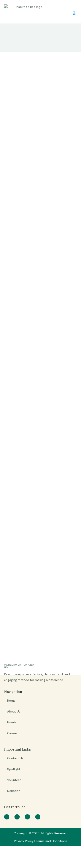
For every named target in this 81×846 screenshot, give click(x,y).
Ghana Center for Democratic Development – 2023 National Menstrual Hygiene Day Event (38, 242)
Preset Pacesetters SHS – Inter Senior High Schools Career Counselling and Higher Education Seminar (36, 511)
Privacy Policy (24, 841)
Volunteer (14, 780)
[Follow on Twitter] (17, 816)
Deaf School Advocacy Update (32, 163)
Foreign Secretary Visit (33, 80)
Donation (13, 791)
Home (11, 700)
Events (12, 722)
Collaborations (16, 68)
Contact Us (15, 758)
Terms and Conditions (51, 841)
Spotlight (13, 769)
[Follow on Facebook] (6, 816)
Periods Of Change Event (35, 313)
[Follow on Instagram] (27, 816)
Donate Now (27, 642)
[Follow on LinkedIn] (37, 816)
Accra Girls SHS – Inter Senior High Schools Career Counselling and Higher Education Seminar (38, 406)
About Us (13, 711)
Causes (12, 733)
